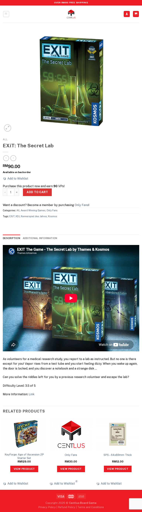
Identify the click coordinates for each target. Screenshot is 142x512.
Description (11, 238)
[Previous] (3, 453)
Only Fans (81, 205)
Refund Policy (66, 507)
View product (24, 468)
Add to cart (37, 192)
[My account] (127, 14)
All (5, 139)
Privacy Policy (47, 507)
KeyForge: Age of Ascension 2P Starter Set (24, 456)
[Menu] (6, 14)
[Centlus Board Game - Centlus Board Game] (71, 14)
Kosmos (52, 216)
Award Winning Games (33, 210)
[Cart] (136, 14)
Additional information (40, 238)
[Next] (139, 453)
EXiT (12, 216)
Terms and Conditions (90, 507)
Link (31, 394)
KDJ (18, 216)
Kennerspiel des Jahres (34, 216)
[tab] (11, 238)
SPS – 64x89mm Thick (118, 454)
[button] (15, 178)
